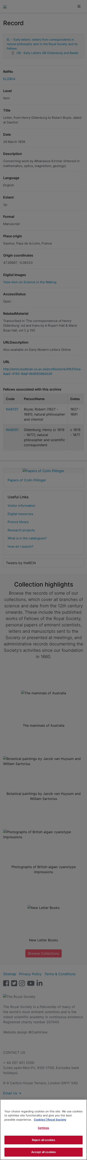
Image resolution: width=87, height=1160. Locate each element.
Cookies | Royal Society (50, 1119)
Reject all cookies (43, 1140)
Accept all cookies (43, 1152)
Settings (43, 1128)
